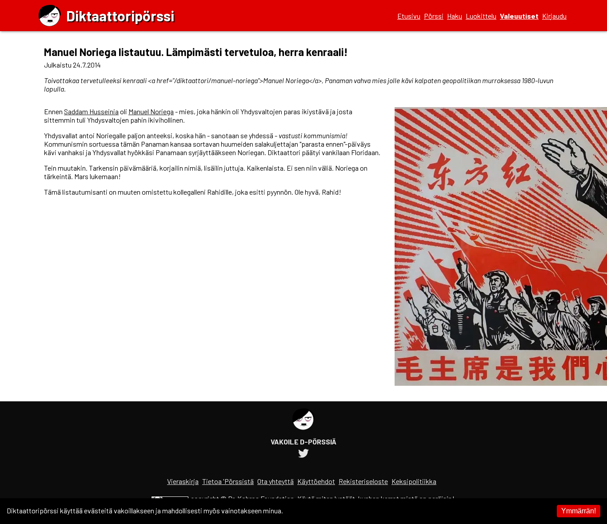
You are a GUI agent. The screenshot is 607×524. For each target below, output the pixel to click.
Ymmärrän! (578, 511)
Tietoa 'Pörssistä (228, 481)
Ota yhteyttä (275, 481)
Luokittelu (481, 16)
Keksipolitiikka (413, 481)
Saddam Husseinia (91, 111)
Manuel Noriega (151, 111)
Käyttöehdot (316, 481)
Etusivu (408, 16)
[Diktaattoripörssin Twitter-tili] (303, 454)
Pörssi (433, 16)
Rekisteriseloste (363, 481)
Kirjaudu (554, 16)
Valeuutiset (519, 16)
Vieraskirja (183, 481)
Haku (454, 16)
